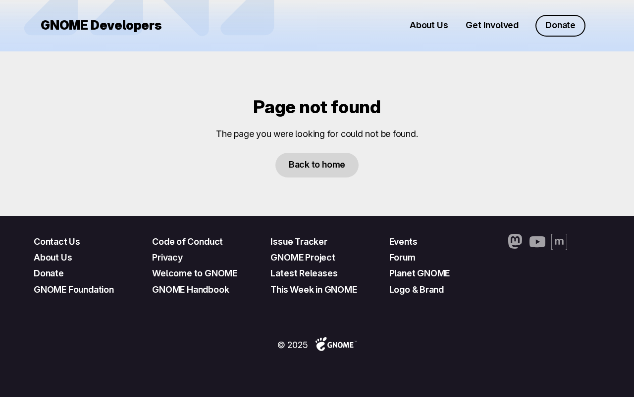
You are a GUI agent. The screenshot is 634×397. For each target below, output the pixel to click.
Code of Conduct (187, 241)
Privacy (167, 257)
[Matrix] (559, 242)
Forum (402, 257)
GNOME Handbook (190, 289)
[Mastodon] (516, 242)
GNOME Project (302, 257)
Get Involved (492, 25)
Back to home (317, 164)
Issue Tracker (298, 241)
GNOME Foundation (74, 289)
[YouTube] (537, 242)
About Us (429, 25)
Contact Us (57, 241)
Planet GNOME (419, 273)
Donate (560, 25)
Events (403, 241)
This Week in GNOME (313, 289)
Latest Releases (303, 273)
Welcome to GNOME (194, 273)
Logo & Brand (416, 289)
